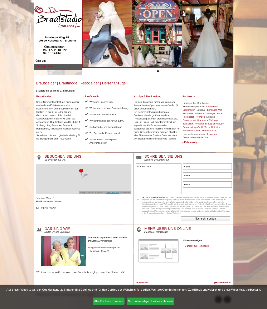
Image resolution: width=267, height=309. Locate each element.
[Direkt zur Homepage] (158, 265)
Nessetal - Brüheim (52, 201)
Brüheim (215, 127)
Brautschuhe (189, 103)
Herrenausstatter (191, 130)
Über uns (40, 60)
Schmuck (199, 113)
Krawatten (212, 134)
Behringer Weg (214, 110)
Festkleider (188, 117)
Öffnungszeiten (44, 66)
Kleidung (210, 117)
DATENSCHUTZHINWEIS (153, 197)
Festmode (188, 113)
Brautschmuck (209, 130)
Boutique (201, 110)
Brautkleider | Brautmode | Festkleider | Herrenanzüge (81, 83)
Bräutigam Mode (214, 113)
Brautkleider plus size (193, 106)
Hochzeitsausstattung (194, 134)
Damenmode (189, 120)
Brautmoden (189, 110)
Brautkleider (203, 103)
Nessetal (199, 123)
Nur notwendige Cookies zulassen (150, 301)
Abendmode (212, 106)
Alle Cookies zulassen (108, 301)
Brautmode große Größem (196, 127)
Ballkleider (188, 123)
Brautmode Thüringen (208, 120)
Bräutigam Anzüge (214, 123)
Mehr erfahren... (133, 293)
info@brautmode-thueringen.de (104, 247)
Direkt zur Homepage (198, 246)
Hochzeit (200, 117)
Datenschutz (224, 282)
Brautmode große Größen (196, 137)
